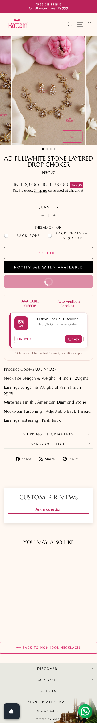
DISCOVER (47, 668)
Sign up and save (47, 702)
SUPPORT (47, 680)
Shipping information (48, 434)
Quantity (48, 207)
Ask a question (48, 444)
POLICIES (47, 691)
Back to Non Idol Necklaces (52, 647)
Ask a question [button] (49, 509)
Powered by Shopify (48, 719)
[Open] (12, 711)
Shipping (40, 190)
